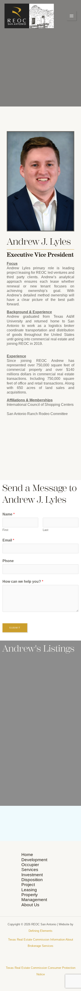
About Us (30, 904)
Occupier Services (30, 867)
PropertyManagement (34, 897)
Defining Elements (40, 930)
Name (8, 514)
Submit (14, 627)
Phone (8, 561)
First (5, 530)
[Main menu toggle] (71, 16)
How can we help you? (22, 581)
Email (8, 540)
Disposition (32, 879)
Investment (32, 874)
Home (27, 854)
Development (34, 859)
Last (45, 530)
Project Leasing (29, 887)
